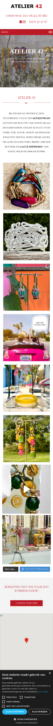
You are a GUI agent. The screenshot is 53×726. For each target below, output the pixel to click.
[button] (26, 640)
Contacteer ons (26, 603)
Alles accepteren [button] (15, 711)
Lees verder (43, 691)
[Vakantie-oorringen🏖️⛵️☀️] (26, 287)
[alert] (26, 698)
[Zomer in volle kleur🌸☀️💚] (26, 438)
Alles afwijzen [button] (39, 711)
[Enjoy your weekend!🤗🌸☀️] (26, 388)
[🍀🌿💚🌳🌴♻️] (26, 489)
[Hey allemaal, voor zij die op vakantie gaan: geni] (26, 337)
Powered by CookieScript (27, 723)
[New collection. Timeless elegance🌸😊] (26, 186)
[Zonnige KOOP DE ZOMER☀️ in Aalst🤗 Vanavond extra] (26, 539)
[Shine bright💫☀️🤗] (26, 236)
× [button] (50, 673)
